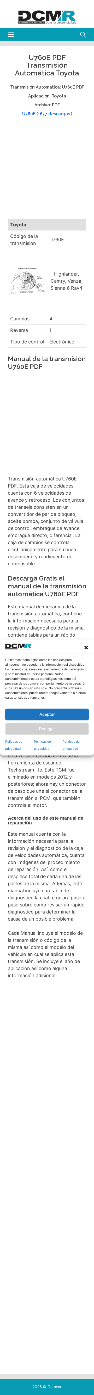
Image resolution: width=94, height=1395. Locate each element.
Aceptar (47, 714)
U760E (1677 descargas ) (47, 113)
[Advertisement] (47, 170)
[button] (86, 647)
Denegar (47, 728)
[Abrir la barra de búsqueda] (83, 34)
